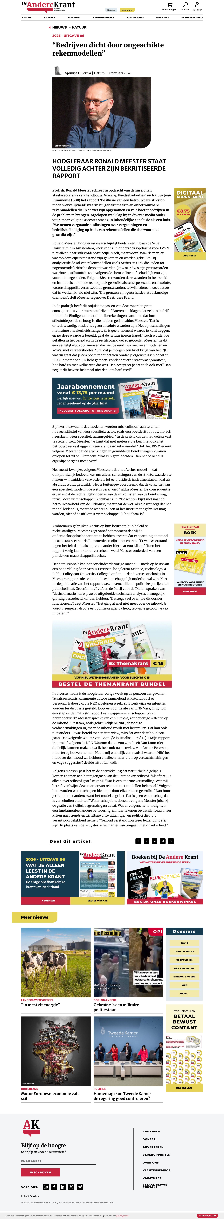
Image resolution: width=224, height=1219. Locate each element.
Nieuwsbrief (135, 17)
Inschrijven (40, 1172)
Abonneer (127, 10)
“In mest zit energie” (40, 1004)
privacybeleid (122, 1216)
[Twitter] (146, 841)
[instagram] (46, 1187)
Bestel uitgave (98, 901)
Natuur (79, 27)
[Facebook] (138, 841)
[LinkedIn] (154, 841)
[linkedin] (63, 1187)
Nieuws (27, 17)
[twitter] (71, 1187)
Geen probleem (207, 1216)
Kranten (50, 17)
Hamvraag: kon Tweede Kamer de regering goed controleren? (122, 1096)
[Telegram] (163, 841)
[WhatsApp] (171, 841)
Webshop (74, 17)
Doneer (111, 10)
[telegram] (80, 1187)
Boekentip (190, 591)
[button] (185, 4)
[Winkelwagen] (171, 4)
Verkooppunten (104, 17)
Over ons (162, 17)
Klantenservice (192, 17)
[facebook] (54, 1187)
